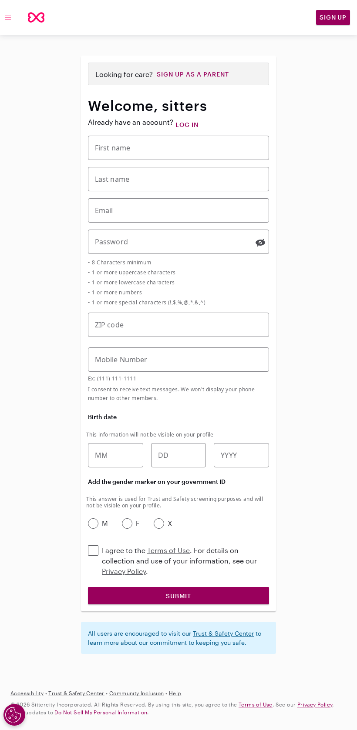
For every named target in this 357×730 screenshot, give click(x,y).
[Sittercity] (36, 17)
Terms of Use (168, 550)
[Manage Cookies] (14, 715)
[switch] (260, 242)
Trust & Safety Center (223, 633)
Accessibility (27, 693)
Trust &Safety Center (76, 693)
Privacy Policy (124, 571)
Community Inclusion (136, 693)
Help (175, 693)
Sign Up (333, 17)
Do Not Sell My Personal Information (100, 712)
